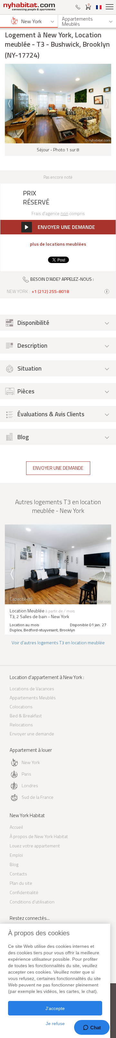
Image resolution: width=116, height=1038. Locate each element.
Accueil (16, 827)
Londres (30, 785)
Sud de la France (37, 797)
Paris (26, 773)
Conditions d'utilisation (32, 901)
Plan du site (21, 883)
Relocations (21, 724)
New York (31, 762)
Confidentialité (24, 892)
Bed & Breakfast (26, 715)
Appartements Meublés (33, 697)
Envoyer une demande (58, 468)
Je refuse (55, 1023)
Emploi (16, 855)
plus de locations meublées (58, 244)
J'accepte (55, 1008)
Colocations (21, 706)
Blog (14, 864)
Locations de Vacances (32, 688)
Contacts (18, 873)
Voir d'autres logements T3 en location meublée (58, 642)
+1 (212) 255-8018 (50, 291)
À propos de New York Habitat (39, 836)
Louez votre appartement (35, 845)
